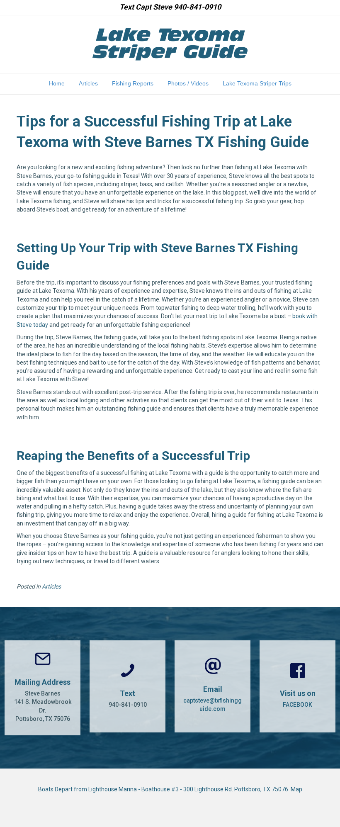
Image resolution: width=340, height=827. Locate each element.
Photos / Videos (188, 83)
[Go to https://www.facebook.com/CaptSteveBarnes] (297, 686)
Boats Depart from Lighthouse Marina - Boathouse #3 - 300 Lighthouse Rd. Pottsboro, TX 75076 (164, 789)
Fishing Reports (132, 83)
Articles (88, 83)
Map (296, 789)
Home (57, 83)
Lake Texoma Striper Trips (257, 83)
